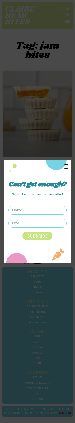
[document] (37, 211)
